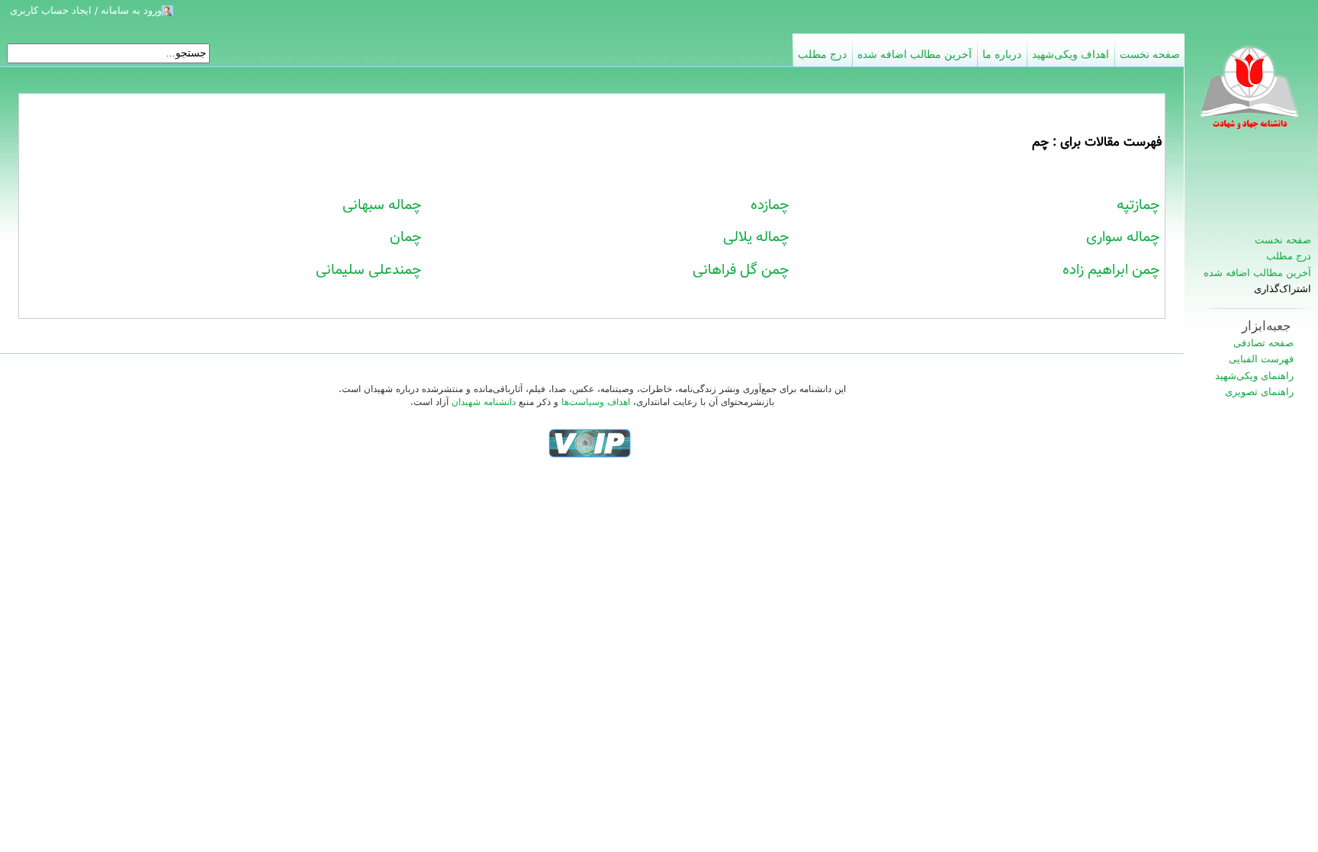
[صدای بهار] (590, 443)
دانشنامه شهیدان (484, 402)
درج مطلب (1288, 256)
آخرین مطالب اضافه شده (1257, 272)
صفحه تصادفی (1263, 343)
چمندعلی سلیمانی (369, 270)
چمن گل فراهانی (741, 270)
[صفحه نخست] (1251, 95)
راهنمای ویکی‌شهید (1254, 375)
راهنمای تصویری (1259, 391)
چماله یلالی (756, 237)
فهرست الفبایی (1261, 359)
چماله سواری (1123, 237)
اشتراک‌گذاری (1282, 289)
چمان (406, 237)
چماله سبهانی (382, 205)
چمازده (770, 205)
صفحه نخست (1283, 240)
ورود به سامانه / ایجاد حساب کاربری (86, 10)
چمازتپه (1138, 205)
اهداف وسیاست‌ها (595, 402)
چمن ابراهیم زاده (1111, 270)
